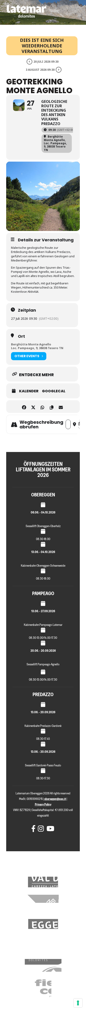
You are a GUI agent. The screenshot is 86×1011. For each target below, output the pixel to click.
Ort (21, 336)
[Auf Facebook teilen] (24, 407)
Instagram (40, 828)
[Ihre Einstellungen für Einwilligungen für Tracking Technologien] (78, 1003)
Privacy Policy (43, 804)
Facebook (34, 828)
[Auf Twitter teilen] (33, 407)
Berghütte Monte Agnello (31, 344)
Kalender (29, 391)
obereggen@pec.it (55, 799)
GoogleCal (53, 391)
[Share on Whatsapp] (43, 407)
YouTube (49, 828)
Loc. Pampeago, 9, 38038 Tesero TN (37, 348)
